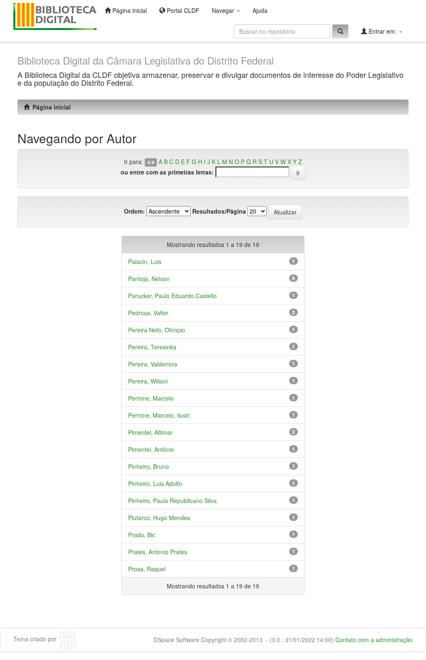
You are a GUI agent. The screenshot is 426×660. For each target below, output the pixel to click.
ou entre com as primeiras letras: (167, 172)
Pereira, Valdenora (152, 364)
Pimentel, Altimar (150, 432)
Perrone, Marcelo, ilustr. (159, 415)
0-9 (151, 162)
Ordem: (134, 211)
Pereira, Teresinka (152, 347)
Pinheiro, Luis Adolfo (155, 483)
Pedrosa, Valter (148, 313)
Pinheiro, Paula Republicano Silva (172, 500)
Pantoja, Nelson (149, 278)
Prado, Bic (141, 534)
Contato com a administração (374, 639)
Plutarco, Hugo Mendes (159, 517)
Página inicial (129, 10)
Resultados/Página (219, 211)
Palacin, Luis (144, 261)
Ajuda (260, 10)
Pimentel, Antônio (151, 449)
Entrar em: (382, 31)
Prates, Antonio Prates (157, 552)
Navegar (224, 10)
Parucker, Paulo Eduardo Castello (172, 295)
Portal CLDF (182, 10)
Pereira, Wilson (148, 381)
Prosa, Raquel (147, 569)
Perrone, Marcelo (151, 398)
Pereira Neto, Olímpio (156, 330)
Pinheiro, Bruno (148, 466)
